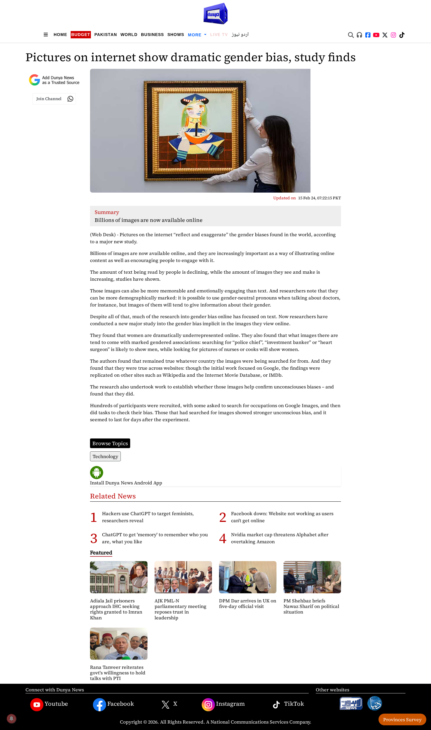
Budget (80, 34)
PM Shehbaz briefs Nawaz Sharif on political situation (311, 606)
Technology (105, 456)
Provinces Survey (402, 719)
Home (60, 34)
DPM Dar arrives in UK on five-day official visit (247, 603)
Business (152, 34)
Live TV (219, 34)
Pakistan (105, 34)
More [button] (195, 34)
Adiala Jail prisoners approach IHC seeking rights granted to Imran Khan (116, 609)
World (129, 34)
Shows (175, 34)
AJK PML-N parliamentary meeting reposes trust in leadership (180, 609)
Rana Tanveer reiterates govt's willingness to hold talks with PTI (117, 672)
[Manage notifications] (11, 718)
